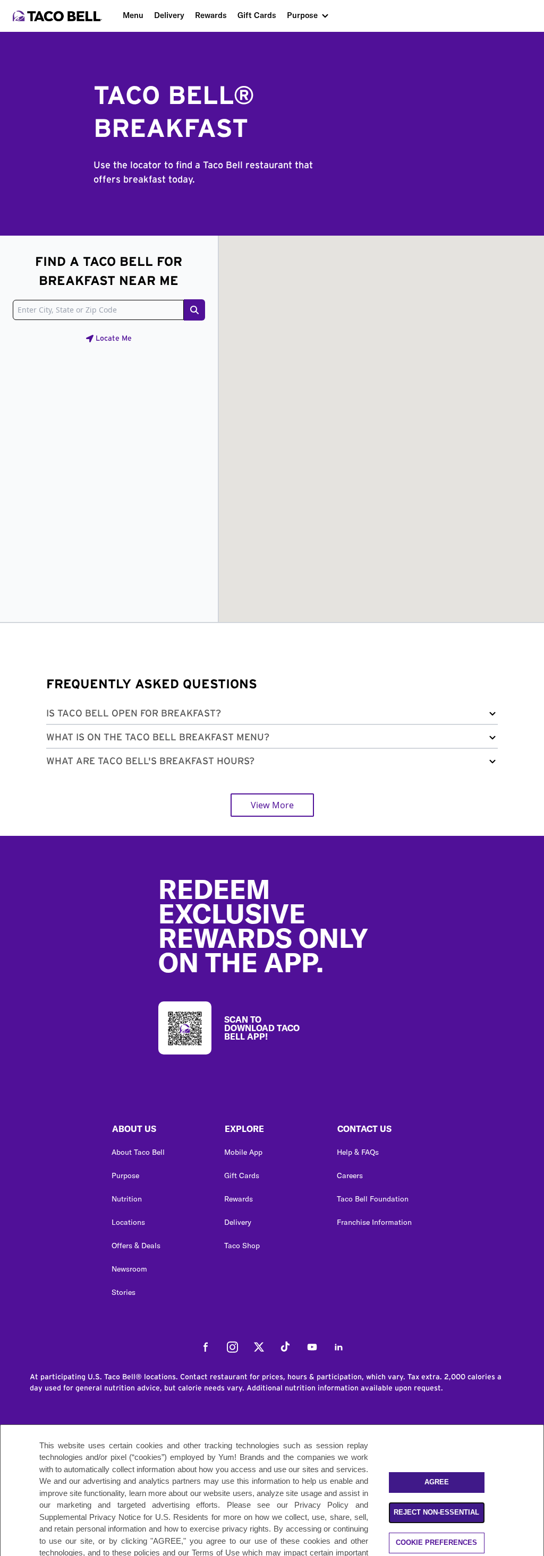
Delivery (169, 15)
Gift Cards (256, 15)
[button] (272, 715)
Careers (350, 1175)
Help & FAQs (358, 1152)
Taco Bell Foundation (373, 1199)
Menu (133, 15)
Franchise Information (374, 1222)
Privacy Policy (321, 1504)
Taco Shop (242, 1245)
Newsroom (129, 1269)
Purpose (302, 15)
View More (272, 805)
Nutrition (127, 1199)
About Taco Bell (138, 1152)
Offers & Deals (136, 1245)
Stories (123, 1292)
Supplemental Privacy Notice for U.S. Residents (124, 1517)
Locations (128, 1222)
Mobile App (243, 1152)
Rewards (211, 15)
